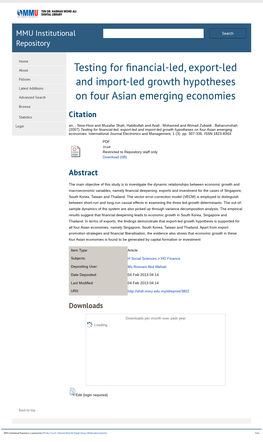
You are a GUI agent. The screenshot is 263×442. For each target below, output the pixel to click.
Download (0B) (115, 157)
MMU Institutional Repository (46, 38)
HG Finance (170, 258)
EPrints (45, 433)
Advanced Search (32, 97)
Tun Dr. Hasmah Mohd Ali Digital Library (68, 433)
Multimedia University (97, 433)
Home (23, 61)
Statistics (25, 117)
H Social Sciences (142, 258)
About (23, 70)
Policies (25, 79)
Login (20, 126)
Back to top (27, 410)
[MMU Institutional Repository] (46, 22)
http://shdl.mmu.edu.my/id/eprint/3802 (158, 291)
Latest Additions (31, 88)
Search (227, 33)
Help (257, 433)
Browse (25, 106)
